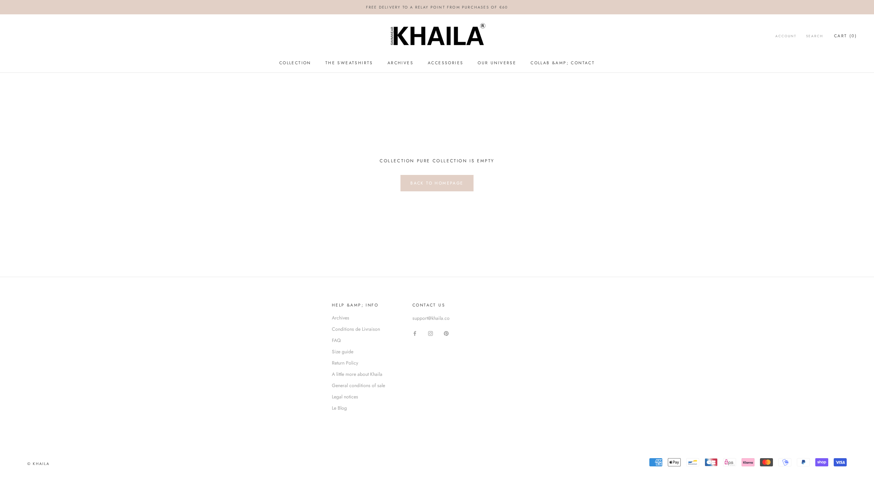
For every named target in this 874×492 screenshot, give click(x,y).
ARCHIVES (400, 63)
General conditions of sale (358, 385)
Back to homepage (436, 183)
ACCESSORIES (445, 63)
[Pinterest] (446, 333)
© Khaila (38, 463)
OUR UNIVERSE (497, 63)
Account (786, 36)
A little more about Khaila (357, 374)
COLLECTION (295, 63)
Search (814, 36)
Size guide (342, 351)
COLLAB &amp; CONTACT (563, 63)
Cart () (845, 36)
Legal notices (345, 396)
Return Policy (345, 362)
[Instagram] (430, 333)
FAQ (336, 340)
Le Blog (339, 408)
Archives (340, 317)
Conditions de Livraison (356, 329)
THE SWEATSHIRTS (349, 63)
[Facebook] (414, 333)
